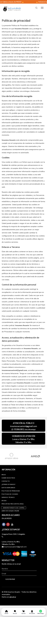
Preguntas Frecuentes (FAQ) (13, 504)
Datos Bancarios (8, 487)
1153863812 (24, 429)
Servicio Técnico (8, 497)
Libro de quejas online (10, 511)
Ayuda (4, 500)
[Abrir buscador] (36, 8)
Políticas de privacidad (11, 491)
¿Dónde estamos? (8, 484)
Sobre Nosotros (8, 478)
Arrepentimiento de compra (13, 508)
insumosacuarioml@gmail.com (23, 426)
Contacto (6, 481)
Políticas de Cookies (10, 494)
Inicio (4, 475)
